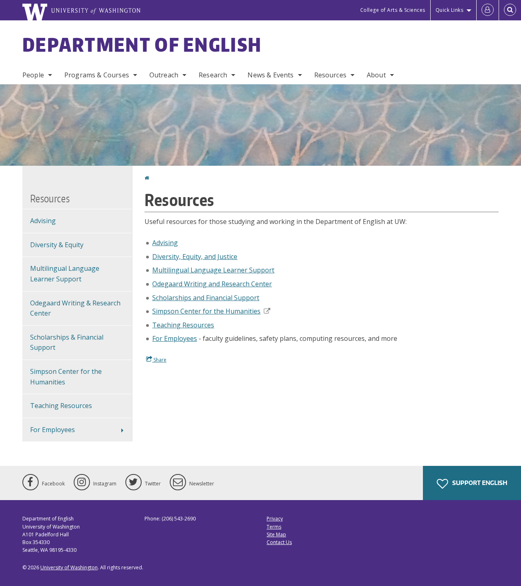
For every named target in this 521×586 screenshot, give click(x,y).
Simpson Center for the (206, 311)
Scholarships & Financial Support (66, 342)
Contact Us (279, 542)
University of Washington (69, 567)
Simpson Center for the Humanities (66, 376)
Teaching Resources (183, 324)
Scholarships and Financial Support (205, 297)
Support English (479, 482)
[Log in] (488, 10)
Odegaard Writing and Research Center (212, 283)
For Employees (174, 338)
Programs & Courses (96, 74)
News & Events (270, 74)
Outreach (163, 74)
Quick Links (450, 10)
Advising (165, 242)
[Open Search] (510, 10)
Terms (274, 526)
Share (159, 359)
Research (213, 74)
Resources (330, 74)
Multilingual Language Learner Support (213, 270)
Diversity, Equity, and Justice (194, 256)
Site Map (276, 534)
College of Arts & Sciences (392, 10)
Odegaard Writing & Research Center (75, 308)
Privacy (275, 518)
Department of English (142, 44)
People (33, 74)
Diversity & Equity (56, 244)
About (376, 74)
